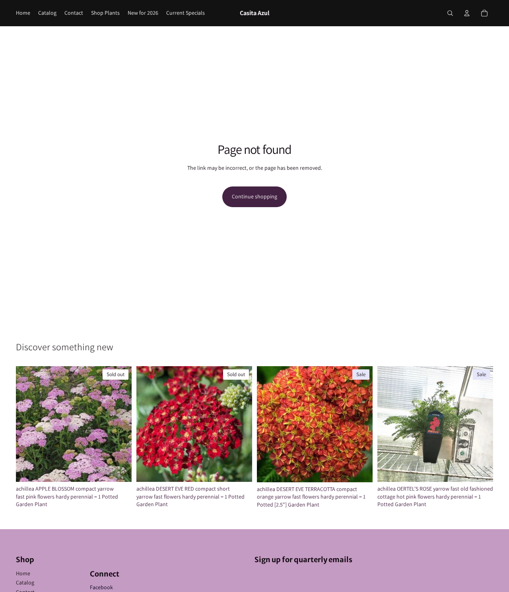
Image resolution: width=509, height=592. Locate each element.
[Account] (467, 13)
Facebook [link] (101, 587)
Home (23, 573)
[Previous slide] (28, 424)
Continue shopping (254, 196)
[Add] (360, 470)
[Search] (450, 13)
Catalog (25, 582)
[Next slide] (120, 424)
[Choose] (481, 469)
